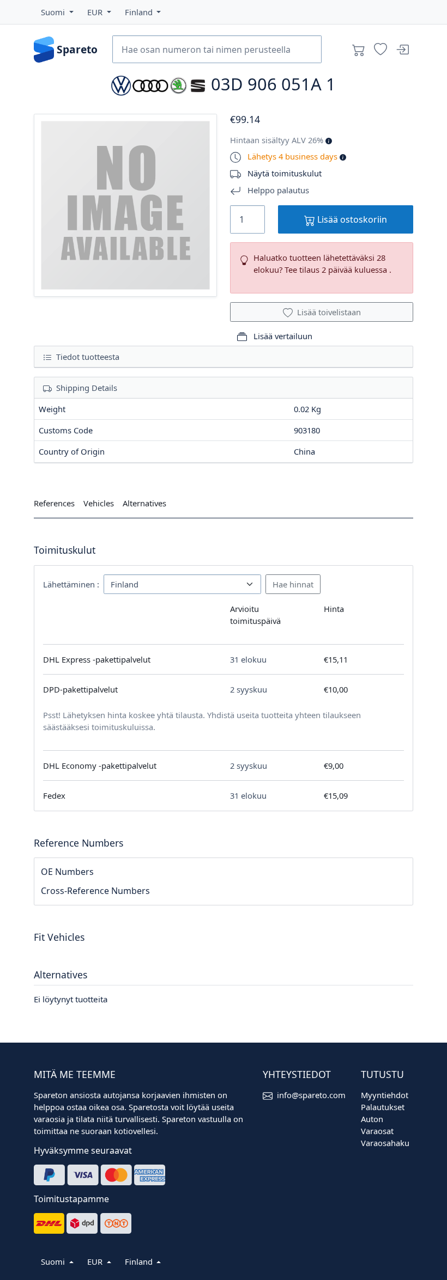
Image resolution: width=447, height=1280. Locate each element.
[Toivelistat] (380, 49)
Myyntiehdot (384, 1094)
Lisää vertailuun (281, 335)
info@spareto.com (311, 1094)
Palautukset (382, 1106)
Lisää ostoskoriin (351, 219)
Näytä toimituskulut (284, 173)
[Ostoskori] (359, 49)
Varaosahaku (385, 1142)
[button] (57, 12)
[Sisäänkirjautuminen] (402, 49)
